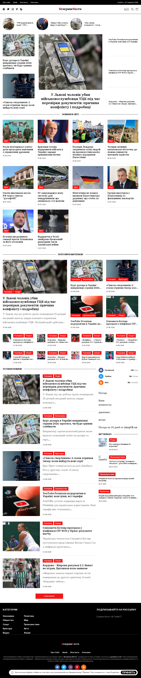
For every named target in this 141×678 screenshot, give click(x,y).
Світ (6, 141)
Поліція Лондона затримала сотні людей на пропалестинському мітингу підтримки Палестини (86, 152)
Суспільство (89, 315)
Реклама (86, 652)
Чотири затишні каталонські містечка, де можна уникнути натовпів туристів (122, 150)
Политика (104, 491)
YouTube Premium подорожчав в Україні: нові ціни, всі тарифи (123, 40)
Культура (123, 279)
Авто (26, 628)
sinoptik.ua (130, 427)
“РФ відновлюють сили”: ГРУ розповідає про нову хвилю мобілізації (26, 26)
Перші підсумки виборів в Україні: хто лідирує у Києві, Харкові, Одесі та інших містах (117, 498)
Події (17, 292)
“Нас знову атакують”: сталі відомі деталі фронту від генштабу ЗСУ (94, 26)
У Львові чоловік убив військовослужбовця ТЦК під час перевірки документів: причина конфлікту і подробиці (70, 100)
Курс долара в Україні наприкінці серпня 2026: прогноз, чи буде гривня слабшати (17, 64)
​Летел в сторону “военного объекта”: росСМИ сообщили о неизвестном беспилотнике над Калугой (123, 464)
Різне (113, 440)
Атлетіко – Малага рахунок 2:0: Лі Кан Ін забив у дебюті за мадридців (58, 360)
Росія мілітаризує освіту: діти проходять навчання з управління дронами (18, 149)
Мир (26, 620)
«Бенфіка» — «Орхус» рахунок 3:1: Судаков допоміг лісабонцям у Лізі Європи (92, 343)
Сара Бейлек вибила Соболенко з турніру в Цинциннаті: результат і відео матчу (127, 360)
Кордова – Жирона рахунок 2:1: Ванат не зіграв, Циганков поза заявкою (123, 103)
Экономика (8, 616)
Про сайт (55, 652)
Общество (8, 620)
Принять (128, 672)
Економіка (88, 279)
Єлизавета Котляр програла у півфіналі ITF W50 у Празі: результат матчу (123, 72)
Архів (64, 652)
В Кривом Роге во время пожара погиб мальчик (116, 479)
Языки (27, 633)
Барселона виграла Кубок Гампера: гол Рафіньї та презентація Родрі (93, 360)
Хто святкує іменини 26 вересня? (120, 445)
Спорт (122, 315)
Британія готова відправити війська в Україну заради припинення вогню (50, 150)
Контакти (74, 652)
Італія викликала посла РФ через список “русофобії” (17, 196)
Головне (8, 292)
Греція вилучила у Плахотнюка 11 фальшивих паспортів (121, 196)
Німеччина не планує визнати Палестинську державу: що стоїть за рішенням (86, 197)
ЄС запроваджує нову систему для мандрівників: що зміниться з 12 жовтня (51, 197)
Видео (6, 633)
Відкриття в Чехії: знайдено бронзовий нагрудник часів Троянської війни (50, 240)
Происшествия (117, 457)
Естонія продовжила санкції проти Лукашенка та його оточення (18, 239)
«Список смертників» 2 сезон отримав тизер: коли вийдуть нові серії (18, 105)
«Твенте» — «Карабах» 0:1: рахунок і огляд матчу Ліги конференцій (127, 343)
